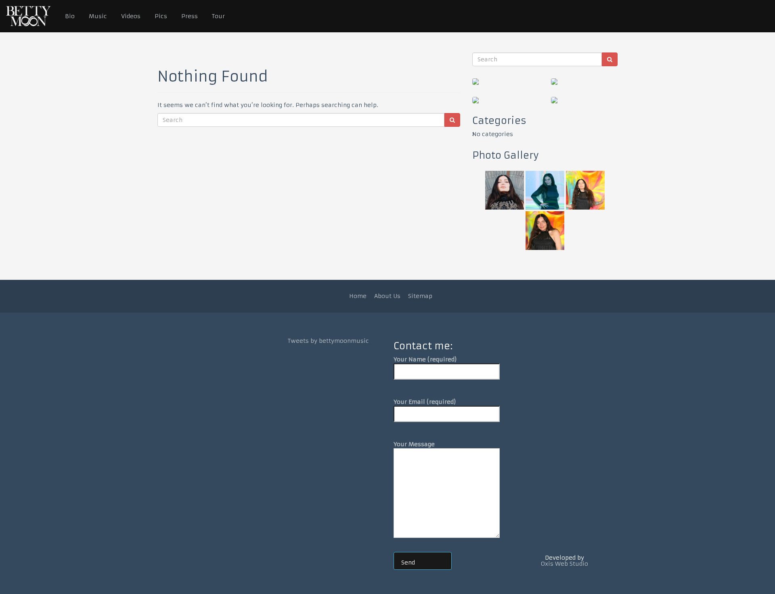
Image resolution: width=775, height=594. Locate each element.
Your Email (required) (425, 401)
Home (358, 296)
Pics (161, 16)
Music (98, 16)
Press (189, 16)
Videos (130, 16)
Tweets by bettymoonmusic (328, 340)
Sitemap (420, 296)
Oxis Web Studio (564, 563)
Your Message (414, 444)
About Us (387, 296)
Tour (218, 16)
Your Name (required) (425, 359)
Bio (70, 16)
